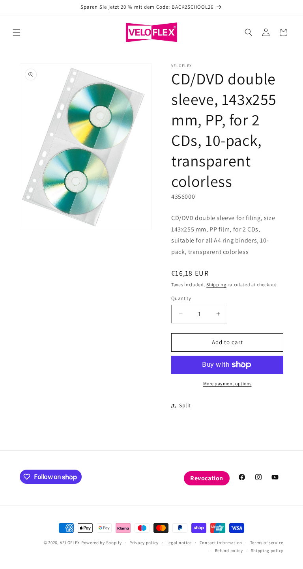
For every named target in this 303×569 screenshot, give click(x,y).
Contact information (221, 542)
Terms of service (266, 542)
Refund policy (229, 550)
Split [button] (185, 405)
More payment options (227, 383)
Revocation (206, 478)
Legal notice (179, 542)
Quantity (181, 298)
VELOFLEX (70, 542)
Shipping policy (267, 550)
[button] (16, 32)
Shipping (216, 284)
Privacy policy (144, 542)
